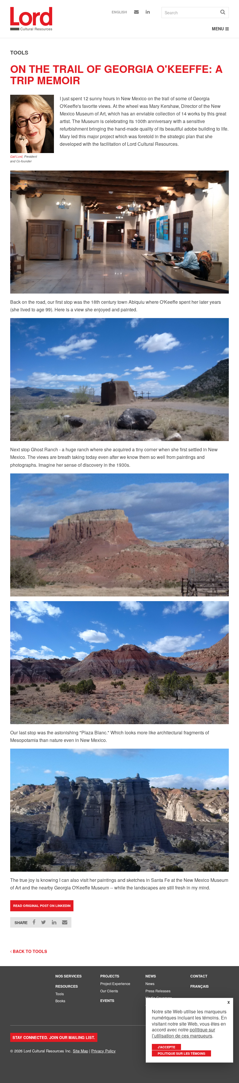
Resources (66, 986)
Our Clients (109, 990)
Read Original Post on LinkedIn (42, 905)
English (119, 12)
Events (107, 1000)
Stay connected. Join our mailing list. (54, 1037)
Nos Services (68, 976)
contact (198, 976)
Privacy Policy (103, 1051)
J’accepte (166, 1047)
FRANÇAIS (199, 986)
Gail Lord (16, 157)
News (150, 976)
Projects (109, 976)
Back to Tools (29, 951)
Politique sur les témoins (181, 1053)
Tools (59, 993)
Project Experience (115, 983)
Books (60, 1000)
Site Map (80, 1051)
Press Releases (158, 990)
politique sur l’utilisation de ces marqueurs (183, 1032)
